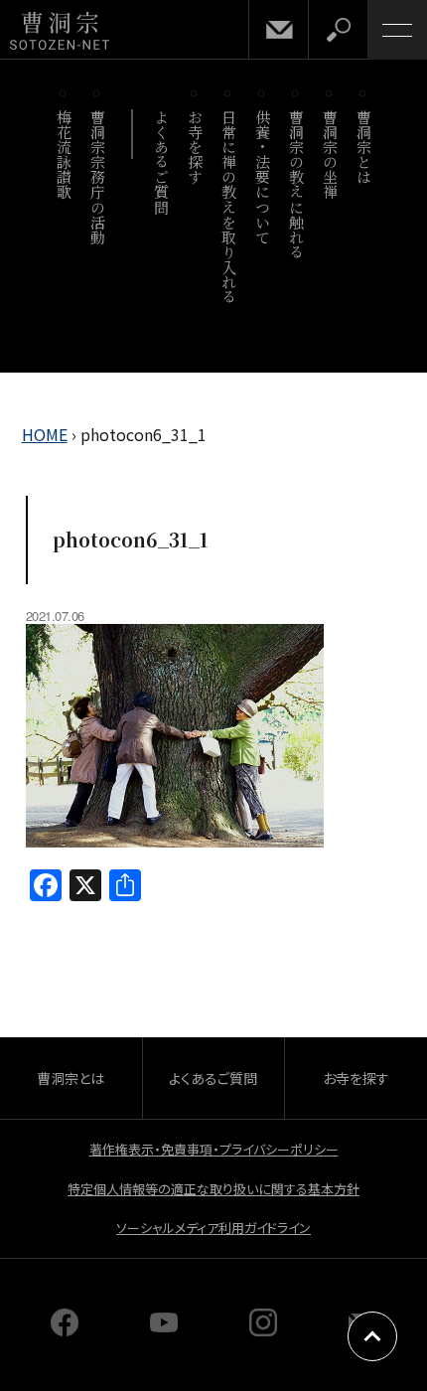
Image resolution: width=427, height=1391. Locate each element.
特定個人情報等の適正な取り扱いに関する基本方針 (213, 1188)
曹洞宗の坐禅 (330, 154)
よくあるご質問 (161, 162)
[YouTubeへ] (164, 1329)
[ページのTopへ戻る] (372, 1336)
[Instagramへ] (263, 1329)
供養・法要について (262, 176)
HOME (45, 434)
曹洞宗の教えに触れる (296, 184)
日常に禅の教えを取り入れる (228, 206)
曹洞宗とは (364, 147)
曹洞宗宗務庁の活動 (97, 176)
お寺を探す (195, 147)
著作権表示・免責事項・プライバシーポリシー (214, 1149)
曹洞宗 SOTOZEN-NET (59, 31)
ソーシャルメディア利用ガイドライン (213, 1227)
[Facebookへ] (64, 1329)
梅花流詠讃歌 (64, 154)
